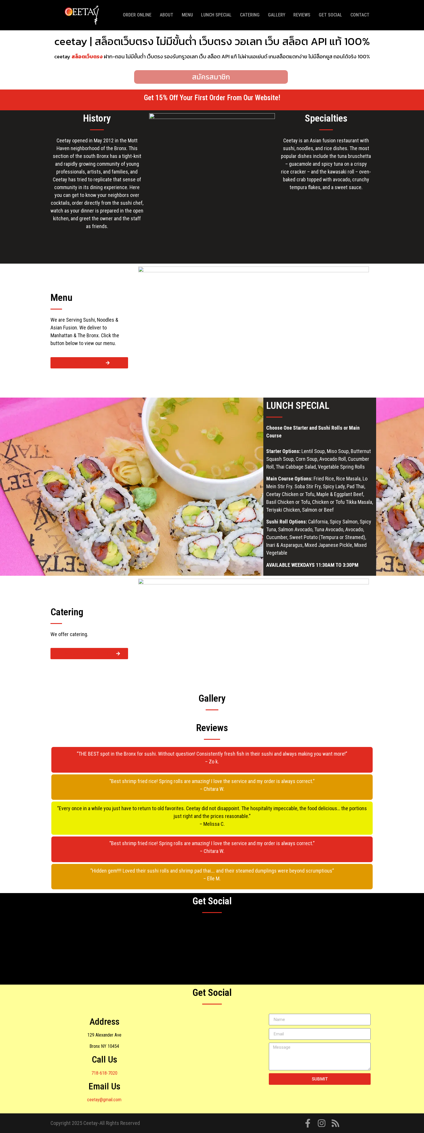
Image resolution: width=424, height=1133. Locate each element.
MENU (187, 15)
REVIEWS (301, 15)
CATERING (250, 15)
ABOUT (166, 15)
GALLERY (276, 15)
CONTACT (359, 15)
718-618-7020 (104, 1073)
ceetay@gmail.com (104, 1099)
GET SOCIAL (330, 15)
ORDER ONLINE (137, 15)
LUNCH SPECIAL (216, 15)
